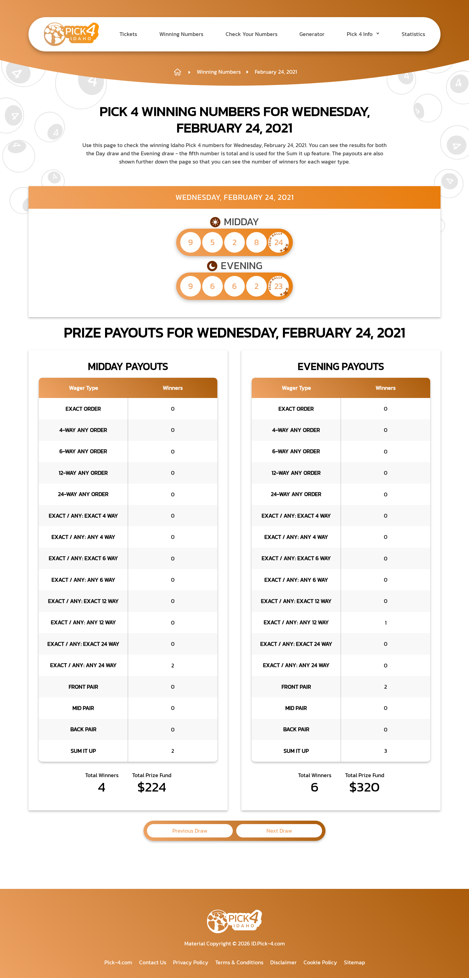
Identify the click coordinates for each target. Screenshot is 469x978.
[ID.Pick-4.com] (71, 34)
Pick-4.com (118, 962)
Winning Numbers (181, 34)
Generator (311, 34)
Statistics (413, 34)
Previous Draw (189, 830)
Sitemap (354, 962)
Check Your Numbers (251, 34)
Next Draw (279, 830)
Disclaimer (283, 962)
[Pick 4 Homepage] (181, 72)
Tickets (128, 34)
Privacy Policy (190, 962)
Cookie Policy (320, 962)
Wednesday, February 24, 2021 (234, 197)
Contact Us (152, 962)
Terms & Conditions (239, 962)
